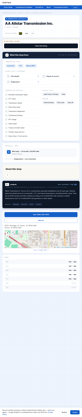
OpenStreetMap (66, 247)
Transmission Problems (24, 7)
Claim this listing (41, 46)
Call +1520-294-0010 (41, 215)
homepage (16, 204)
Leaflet (58, 247)
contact (38, 204)
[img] (41, 239)
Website (41, 220)
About (48, 7)
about (31, 204)
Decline (64, 412)
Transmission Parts (60, 7)
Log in (75, 7)
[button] (7, 233)
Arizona (20, 13)
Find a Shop (8, 7)
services (24, 204)
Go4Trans (6, 3)
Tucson (27, 13)
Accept (74, 412)
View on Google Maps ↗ (41, 250)
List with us (39, 7)
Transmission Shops (9, 13)
